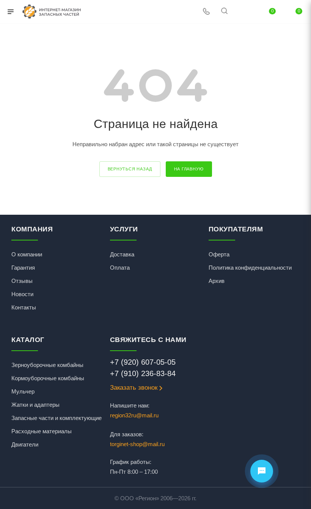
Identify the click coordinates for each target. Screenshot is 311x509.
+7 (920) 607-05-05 (143, 362)
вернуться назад (130, 169)
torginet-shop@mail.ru (137, 444)
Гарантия (23, 267)
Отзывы (22, 281)
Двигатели (24, 444)
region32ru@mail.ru (134, 415)
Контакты (23, 307)
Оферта (219, 254)
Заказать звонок (133, 387)
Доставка (122, 254)
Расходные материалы (41, 431)
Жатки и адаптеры (35, 404)
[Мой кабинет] (242, 12)
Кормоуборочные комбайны (47, 378)
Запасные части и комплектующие (56, 418)
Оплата (120, 267)
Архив (217, 281)
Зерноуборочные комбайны (47, 365)
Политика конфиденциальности (250, 267)
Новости (22, 294)
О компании (26, 254)
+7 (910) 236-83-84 (143, 373)
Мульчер (23, 391)
